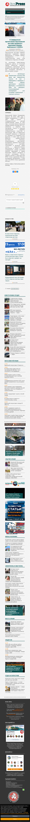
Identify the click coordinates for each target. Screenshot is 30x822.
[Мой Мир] (17, 172)
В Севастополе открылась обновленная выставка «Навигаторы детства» (12, 235)
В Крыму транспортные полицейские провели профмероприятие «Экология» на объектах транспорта (12, 611)
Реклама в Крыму (10, 784)
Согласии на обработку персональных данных (19, 813)
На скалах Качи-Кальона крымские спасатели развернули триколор (17, 329)
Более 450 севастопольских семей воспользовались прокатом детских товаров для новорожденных (17, 349)
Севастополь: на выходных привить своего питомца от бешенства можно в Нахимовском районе (13, 599)
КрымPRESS (18, 49)
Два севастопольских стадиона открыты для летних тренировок (17, 469)
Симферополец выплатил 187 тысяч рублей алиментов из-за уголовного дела (15, 382)
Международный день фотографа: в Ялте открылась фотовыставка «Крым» (14, 279)
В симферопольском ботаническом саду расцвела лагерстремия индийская (17, 548)
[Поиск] (24, 9)
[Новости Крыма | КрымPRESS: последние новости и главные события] (15, 5)
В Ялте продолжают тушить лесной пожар (14, 394)
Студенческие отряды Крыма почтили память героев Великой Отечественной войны (16, 300)
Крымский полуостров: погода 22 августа (14, 404)
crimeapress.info (11, 714)
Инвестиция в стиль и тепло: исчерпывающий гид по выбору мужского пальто (13, 376)
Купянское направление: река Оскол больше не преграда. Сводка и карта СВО (15, 651)
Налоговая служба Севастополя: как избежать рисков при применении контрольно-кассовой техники (14, 416)
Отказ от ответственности (12, 786)
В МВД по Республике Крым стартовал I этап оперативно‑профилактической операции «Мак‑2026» (13, 475)
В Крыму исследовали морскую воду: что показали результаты (14, 543)
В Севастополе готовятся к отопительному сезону (12, 399)
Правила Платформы (11, 783)
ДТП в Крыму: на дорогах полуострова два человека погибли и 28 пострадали (13, 495)
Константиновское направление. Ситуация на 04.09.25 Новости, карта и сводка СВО (13, 668)
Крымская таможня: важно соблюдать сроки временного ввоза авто (17, 623)
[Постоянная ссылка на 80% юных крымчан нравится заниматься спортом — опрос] (7, 314)
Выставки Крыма (21, 16)
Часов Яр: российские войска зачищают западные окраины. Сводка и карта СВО (13, 646)
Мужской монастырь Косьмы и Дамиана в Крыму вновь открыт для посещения (13, 453)
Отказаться (15, 816)
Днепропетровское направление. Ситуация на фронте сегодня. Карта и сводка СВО (14, 657)
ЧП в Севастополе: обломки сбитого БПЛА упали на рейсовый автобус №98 (17, 306)
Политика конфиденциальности (14, 785)
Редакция (8, 781)
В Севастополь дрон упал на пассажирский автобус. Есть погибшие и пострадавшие (12, 370)
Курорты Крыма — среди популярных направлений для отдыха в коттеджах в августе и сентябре (15, 689)
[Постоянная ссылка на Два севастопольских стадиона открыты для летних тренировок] (7, 472)
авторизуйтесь (21, 194)
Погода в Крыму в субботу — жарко (17, 353)
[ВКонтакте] (13, 172)
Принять (15, 819)
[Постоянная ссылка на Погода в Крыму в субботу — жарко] (7, 357)
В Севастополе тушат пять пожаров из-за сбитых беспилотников (17, 560)
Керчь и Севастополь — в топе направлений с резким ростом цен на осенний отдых (14, 683)
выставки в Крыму (15, 288)
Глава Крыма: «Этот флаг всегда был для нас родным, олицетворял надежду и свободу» (17, 318)
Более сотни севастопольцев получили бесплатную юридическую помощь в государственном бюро (14, 592)
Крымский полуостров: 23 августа (14, 365)
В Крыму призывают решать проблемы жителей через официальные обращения (17, 335)
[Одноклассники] (15, 172)
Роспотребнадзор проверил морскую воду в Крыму (12, 635)
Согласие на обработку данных (14, 787)
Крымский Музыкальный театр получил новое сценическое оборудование (17, 464)
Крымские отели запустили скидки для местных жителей (14, 679)
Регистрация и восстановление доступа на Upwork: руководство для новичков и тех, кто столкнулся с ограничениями (15, 388)
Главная (8, 16)
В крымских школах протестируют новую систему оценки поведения (14, 540)
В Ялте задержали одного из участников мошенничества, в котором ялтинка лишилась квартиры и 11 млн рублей (15, 410)
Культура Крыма (14, 16)
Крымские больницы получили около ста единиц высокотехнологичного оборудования (17, 324)
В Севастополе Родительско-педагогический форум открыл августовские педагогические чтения (14, 342)
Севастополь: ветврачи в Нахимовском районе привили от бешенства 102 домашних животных (14, 554)
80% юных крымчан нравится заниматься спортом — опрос (16, 311)
